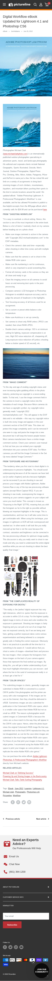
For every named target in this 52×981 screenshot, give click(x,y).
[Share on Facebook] (13, 802)
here (45, 209)
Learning (27, 788)
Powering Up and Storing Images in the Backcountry (25, 776)
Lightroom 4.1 (38, 788)
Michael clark (8, 792)
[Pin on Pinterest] (18, 802)
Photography (20, 792)
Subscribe (12, 925)
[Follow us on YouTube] (21, 947)
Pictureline (7, 795)
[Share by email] (29, 802)
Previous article (13, 819)
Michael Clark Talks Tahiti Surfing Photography (22, 780)
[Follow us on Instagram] (16, 947)
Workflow (17, 795)
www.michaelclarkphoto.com (15, 154)
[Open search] (35, 4)
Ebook (10, 788)
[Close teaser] (33, 962)
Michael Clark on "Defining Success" (18, 773)
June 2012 (19, 788)
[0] (47, 4)
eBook (5, 31)
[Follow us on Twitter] (10, 947)
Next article (41, 819)
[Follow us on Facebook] (5, 947)
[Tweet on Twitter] (24, 802)
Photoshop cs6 (33, 792)
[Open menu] (4, 4)
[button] (41, 970)
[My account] (40, 4)
